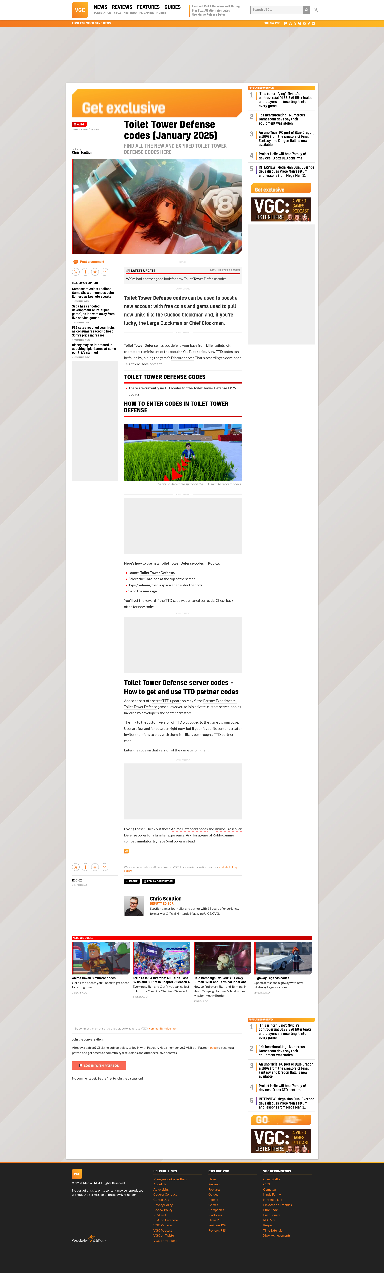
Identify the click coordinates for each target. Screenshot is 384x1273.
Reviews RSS (217, 1230)
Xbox (117, 13)
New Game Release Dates (209, 14)
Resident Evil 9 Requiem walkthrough (216, 6)
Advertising (161, 1189)
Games (213, 1205)
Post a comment (92, 261)
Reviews (122, 7)
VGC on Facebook (165, 1220)
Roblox (213, 563)
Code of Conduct (165, 1194)
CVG (266, 1184)
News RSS (215, 1220)
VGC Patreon (162, 1225)
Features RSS (217, 1225)
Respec (268, 1225)
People (213, 1199)
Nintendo (130, 13)
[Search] (306, 10)
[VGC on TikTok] (308, 23)
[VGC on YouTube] (304, 23)
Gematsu (269, 1189)
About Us (160, 1184)
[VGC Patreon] (285, 23)
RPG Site (269, 1220)
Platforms (215, 1215)
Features (148, 7)
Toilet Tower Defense (157, 573)
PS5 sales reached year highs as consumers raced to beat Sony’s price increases (93, 331)
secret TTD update (166, 701)
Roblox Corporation (160, 881)
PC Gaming (146, 13)
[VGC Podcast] (290, 23)
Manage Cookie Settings (170, 1179)
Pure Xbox (270, 1210)
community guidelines (163, 1028)
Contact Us (161, 1199)
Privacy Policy (163, 1205)
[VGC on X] (295, 23)
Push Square (271, 1215)
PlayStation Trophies (277, 1205)
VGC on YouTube (165, 1240)
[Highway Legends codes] (283, 958)
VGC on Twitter (164, 1235)
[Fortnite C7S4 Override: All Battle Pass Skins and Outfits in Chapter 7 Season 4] (161, 958)
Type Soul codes (170, 841)
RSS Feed (159, 1215)
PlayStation (102, 13)
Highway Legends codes (271, 978)
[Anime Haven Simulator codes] (101, 958)
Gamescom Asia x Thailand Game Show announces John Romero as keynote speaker (93, 292)
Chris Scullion (82, 152)
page (213, 1047)
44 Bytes (97, 1239)
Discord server (182, 358)
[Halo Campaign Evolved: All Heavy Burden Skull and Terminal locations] (222, 958)
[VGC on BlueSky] (299, 23)
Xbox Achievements (277, 1235)
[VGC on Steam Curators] (313, 23)
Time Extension (273, 1230)
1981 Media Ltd (86, 1183)
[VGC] (80, 10)
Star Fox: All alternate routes (211, 10)
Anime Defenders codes (189, 829)
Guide (80, 124)
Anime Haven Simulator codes (94, 978)
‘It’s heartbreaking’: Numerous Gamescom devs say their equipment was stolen (282, 119)
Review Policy (162, 1210)
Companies (216, 1210)
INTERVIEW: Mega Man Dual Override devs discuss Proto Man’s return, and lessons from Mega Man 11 (286, 171)
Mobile (161, 13)
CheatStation (272, 1179)
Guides (172, 7)
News (100, 7)
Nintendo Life (272, 1199)
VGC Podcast (162, 1230)
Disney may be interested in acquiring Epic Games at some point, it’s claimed (94, 349)
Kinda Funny (272, 1194)
